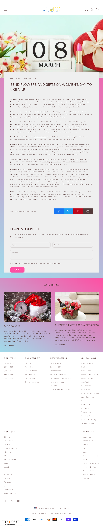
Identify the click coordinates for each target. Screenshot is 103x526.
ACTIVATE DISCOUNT (68, 511)
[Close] (82, 482)
